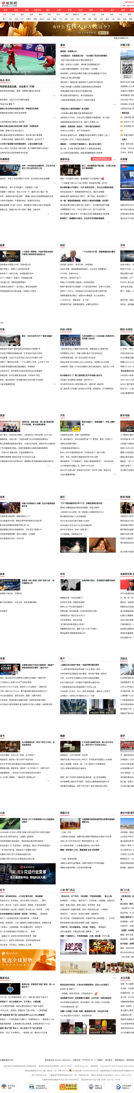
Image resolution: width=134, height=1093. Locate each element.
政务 (91, 10)
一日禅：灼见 (65, 832)
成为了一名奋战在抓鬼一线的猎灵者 (14, 918)
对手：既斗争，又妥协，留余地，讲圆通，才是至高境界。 (24, 905)
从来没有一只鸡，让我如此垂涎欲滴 (75, 139)
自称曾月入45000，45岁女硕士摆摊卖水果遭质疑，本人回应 (85, 117)
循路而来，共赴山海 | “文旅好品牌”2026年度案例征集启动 (24, 439)
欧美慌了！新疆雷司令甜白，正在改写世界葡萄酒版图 (82, 218)
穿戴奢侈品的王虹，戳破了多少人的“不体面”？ (79, 628)
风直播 (123, 159)
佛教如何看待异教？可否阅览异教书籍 (75, 867)
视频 (123, 10)
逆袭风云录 (46, 922)
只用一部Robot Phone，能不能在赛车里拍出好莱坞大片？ (24, 691)
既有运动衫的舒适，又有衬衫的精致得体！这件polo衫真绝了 (84, 985)
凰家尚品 (65, 159)
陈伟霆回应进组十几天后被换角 (73, 516)
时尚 (59, 10)
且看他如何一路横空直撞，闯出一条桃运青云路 (79, 909)
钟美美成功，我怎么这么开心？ (73, 615)
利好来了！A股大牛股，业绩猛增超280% (16, 273)
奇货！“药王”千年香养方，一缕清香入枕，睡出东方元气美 (23, 1033)
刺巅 (35, 936)
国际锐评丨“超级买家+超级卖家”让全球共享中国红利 (81, 82)
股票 (31, 14)
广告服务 (99, 1060)
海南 (48, 19)
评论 (13, 14)
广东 (60, 19)
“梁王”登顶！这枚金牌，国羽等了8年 (16, 72)
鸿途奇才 (38, 927)
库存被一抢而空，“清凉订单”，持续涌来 (76, 264)
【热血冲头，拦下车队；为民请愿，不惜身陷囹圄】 (81, 896)
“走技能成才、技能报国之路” (72, 55)
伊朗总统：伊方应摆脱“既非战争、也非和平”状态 (20, 375)
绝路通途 (102, 927)
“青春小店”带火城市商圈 (70, 77)
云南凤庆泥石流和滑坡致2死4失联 (14, 152)
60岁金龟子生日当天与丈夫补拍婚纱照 (76, 525)
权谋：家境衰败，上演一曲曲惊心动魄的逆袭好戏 (20, 922)
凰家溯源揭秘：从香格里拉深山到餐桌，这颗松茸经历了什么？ (25, 1024)
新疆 (35, 19)
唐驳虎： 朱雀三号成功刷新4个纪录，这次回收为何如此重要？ (25, 178)
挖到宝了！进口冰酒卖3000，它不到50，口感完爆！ (21, 1002)
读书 (58, 14)
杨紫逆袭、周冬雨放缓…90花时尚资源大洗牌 (78, 611)
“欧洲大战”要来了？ (8, 104)
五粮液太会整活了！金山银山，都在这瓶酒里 (18, 287)
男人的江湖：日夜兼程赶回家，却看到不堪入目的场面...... (83, 918)
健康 (62, 735)
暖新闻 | (63, 144)
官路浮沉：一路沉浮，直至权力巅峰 (75, 913)
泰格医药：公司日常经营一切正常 (74, 755)
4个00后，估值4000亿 (69, 273)
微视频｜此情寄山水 (68, 51)
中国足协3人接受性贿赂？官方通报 (74, 108)
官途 (98, 905)
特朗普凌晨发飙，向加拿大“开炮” (17, 86)
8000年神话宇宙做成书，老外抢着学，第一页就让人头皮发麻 (85, 1002)
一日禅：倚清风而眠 (68, 858)
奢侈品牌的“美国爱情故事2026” (73, 633)
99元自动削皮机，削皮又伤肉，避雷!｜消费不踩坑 (20, 695)
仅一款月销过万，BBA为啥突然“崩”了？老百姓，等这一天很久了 (86, 439)
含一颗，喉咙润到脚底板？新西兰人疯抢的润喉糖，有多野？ (85, 201)
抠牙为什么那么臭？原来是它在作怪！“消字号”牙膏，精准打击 (85, 470)
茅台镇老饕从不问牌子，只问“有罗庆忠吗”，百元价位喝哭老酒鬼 (86, 187)
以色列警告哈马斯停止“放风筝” (12, 122)
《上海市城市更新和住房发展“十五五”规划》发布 (80, 669)
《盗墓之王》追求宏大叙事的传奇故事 (15, 936)
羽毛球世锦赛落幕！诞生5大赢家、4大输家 (17, 534)
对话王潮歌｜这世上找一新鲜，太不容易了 (17, 755)
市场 (122, 245)
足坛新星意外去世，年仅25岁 (12, 538)
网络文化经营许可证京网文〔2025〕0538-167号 (111, 1075)
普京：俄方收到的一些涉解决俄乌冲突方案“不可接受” (21, 380)
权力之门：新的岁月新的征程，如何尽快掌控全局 (20, 940)
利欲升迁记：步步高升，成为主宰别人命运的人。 (20, 900)
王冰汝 (123, 152)
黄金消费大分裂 (126, 273)
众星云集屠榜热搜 (7, 384)
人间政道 (34, 918)
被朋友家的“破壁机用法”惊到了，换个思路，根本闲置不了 (84, 196)
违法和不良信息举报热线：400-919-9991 (55, 1066)
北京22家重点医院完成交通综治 (73, 768)
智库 (22, 14)
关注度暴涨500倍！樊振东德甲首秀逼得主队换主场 (21, 520)
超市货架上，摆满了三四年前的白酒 (14, 269)
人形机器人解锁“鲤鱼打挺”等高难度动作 (76, 113)
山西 (124, 19)
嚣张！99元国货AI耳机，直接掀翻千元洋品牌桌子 (80, 179)
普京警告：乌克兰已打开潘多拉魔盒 (14, 99)
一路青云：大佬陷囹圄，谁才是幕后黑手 (16, 927)
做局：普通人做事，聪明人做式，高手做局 (77, 905)
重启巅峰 (39, 896)
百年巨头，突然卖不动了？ (71, 277)
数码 (40, 14)
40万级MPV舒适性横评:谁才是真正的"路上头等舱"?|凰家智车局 (26, 704)
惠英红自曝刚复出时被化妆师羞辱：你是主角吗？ (80, 507)
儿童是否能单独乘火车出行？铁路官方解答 (77, 100)
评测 (49, 14)
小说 (62, 889)
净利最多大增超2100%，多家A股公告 (15, 264)
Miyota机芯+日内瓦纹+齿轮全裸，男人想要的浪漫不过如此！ (24, 148)
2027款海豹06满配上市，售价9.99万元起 (77, 465)
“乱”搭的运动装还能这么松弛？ (72, 624)
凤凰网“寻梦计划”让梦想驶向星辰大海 (15, 854)
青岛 (119, 19)
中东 (10, 19)
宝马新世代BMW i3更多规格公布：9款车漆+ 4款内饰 (82, 384)
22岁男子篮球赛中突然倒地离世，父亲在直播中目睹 (21, 144)
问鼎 (47, 909)
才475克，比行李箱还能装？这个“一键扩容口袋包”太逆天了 (24, 997)
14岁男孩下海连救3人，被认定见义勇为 (85, 144)
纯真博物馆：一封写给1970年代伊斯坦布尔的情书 (20, 772)
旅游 (93, 14)
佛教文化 (76, 14)
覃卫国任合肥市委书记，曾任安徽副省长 (76, 95)
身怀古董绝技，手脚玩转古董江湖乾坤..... (77, 931)
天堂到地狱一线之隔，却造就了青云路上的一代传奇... (22, 909)
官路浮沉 (111, 900)
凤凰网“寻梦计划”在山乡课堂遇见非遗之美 (17, 858)
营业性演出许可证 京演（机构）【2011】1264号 (100, 1079)
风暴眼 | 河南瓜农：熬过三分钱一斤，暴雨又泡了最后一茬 (24, 192)
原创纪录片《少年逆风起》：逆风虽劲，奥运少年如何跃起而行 (25, 845)
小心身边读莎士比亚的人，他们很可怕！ (76, 1015)
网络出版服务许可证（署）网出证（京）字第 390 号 (46, 1070)
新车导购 (125, 415)
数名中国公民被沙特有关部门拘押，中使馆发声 (19, 126)
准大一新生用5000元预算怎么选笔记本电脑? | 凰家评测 (23, 678)
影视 (122, 497)
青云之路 (108, 896)
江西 (101, 19)
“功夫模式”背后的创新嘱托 (96, 55)
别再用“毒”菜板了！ (68, 989)
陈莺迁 (130, 152)
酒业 (84, 14)
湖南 (95, 19)
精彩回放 (125, 113)
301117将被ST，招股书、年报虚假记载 (16, 277)
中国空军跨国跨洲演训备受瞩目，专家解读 (17, 366)
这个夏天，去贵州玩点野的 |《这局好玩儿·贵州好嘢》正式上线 (26, 435)
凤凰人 (124, 139)
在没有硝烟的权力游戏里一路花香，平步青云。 (19, 913)
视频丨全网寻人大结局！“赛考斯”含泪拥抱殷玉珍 (80, 64)
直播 (4, 14)
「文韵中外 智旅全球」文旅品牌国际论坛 (17, 452)
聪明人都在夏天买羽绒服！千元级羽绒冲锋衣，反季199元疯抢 (85, 287)
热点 (2, 80)
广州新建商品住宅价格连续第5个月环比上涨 (78, 687)
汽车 (102, 10)
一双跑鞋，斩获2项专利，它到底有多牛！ (77, 993)
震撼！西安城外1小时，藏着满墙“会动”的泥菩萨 (79, 850)
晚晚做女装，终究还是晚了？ (72, 597)
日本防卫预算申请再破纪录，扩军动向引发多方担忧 (21, 353)
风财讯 (123, 658)
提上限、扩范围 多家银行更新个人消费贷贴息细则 (80, 148)
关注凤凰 (125, 977)
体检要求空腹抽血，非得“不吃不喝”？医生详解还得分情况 (83, 786)
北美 (16, 19)
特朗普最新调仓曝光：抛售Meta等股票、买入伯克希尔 (82, 295)
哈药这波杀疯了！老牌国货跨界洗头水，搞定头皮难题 (82, 192)
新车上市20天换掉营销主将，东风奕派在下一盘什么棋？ (83, 452)
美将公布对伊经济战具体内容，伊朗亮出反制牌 (19, 108)
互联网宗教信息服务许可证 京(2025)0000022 (60, 1079)
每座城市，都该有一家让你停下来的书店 (16, 759)
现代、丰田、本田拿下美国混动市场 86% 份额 (79, 457)
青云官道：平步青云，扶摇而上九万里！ (16, 944)
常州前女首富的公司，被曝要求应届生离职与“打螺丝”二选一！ (85, 135)
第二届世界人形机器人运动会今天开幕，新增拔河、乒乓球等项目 (86, 388)
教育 (129, 14)
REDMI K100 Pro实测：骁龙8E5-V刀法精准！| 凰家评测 (23, 686)
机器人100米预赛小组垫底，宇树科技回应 (77, 282)
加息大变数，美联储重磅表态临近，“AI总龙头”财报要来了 (83, 269)
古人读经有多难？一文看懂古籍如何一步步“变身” (80, 845)
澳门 (4, 19)
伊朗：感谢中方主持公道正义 (12, 130)
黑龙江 (42, 19)
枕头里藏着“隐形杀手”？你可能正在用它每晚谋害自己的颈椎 (84, 214)
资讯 (5, 10)
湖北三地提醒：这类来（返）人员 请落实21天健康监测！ (83, 764)
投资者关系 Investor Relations (58, 1060)
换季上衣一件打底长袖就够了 (72, 606)
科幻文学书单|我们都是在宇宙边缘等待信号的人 (20, 764)
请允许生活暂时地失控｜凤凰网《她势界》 (17, 836)
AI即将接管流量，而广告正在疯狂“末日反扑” (78, 357)
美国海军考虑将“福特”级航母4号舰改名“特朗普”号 (20, 349)
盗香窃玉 (95, 922)
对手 (97, 931)
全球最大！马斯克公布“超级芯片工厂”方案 (77, 695)
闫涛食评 (3, 611)
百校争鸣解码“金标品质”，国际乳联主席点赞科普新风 (21, 841)
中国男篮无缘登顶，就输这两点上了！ (15, 516)
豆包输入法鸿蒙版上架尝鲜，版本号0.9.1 (77, 380)
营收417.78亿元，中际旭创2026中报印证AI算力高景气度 (83, 291)
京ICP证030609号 (39, 1075)
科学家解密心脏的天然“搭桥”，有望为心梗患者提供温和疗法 (84, 781)
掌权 (44, 900)
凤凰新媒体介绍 (6, 1060)
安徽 (54, 19)
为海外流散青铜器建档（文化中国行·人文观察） (79, 69)
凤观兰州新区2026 (121, 38)
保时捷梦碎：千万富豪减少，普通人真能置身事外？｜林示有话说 (86, 461)
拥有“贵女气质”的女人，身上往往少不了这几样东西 (21, 1028)
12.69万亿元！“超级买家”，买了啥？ (75, 300)
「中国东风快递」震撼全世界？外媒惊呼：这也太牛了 (22, 139)
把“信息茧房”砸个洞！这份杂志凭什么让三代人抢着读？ (23, 1015)
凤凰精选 (4, 159)
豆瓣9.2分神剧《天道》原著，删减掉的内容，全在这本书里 (84, 1011)
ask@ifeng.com (81, 1066)
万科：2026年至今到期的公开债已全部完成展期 (79, 678)
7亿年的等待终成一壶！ (69, 1007)
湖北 (89, 19)
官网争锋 (95, 913)
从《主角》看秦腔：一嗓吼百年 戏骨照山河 (17, 777)
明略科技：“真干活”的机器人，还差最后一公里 (19, 187)
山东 (113, 19)
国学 (67, 14)
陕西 (130, 19)
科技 (27, 10)
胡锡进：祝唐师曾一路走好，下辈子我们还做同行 (80, 126)
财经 (16, 10)
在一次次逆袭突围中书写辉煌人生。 (14, 931)
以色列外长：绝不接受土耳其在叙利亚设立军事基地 (21, 371)
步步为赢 (106, 936)
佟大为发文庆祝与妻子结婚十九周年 (75, 521)
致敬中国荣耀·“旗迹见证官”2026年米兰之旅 (17, 457)
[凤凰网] (9, 6)
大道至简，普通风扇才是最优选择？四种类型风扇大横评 (23, 700)
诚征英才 (108, 1060)
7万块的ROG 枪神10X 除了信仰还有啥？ (16, 682)
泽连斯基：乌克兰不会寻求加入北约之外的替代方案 (21, 357)
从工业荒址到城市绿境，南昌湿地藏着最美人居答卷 (81, 153)
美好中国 (125, 812)
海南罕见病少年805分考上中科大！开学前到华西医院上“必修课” (86, 759)
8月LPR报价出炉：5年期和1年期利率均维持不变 (80, 682)
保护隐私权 (119, 1060)
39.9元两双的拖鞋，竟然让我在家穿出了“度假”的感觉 (21, 1006)
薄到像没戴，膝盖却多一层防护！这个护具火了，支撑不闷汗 (24, 768)
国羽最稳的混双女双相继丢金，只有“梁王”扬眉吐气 (21, 529)
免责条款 (130, 1060)
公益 (120, 14)
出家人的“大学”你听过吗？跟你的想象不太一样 (79, 841)
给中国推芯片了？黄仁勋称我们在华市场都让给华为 (81, 375)
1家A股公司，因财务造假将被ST (13, 282)
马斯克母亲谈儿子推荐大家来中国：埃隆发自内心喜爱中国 (84, 349)
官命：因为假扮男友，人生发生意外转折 (16, 896)
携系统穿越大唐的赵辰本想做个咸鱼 (75, 922)
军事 (69, 10)
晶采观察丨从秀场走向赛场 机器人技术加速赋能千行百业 (83, 73)
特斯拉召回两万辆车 (68, 443)
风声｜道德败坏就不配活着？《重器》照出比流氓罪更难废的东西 (26, 196)
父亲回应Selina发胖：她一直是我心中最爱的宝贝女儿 (82, 512)
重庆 (107, 19)
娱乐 (48, 10)
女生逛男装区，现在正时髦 (71, 620)
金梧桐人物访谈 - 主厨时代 (11, 593)
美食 (102, 14)
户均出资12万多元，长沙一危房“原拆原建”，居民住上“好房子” (85, 691)
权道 (33, 931)
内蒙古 (28, 19)
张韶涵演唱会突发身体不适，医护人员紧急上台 (79, 122)
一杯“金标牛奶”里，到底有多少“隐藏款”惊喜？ (18, 850)
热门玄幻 (70, 889)
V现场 (69, 329)
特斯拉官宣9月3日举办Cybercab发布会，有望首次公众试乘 (84, 362)
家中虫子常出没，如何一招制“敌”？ (74, 529)
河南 (83, 19)
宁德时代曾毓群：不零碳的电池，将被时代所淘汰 (20, 200)
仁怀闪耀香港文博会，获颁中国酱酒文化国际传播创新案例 (24, 448)
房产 (112, 10)
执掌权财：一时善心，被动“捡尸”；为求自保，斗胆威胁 (82, 900)
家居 (111, 14)
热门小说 (125, 889)
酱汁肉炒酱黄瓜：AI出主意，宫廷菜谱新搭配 (18, 602)
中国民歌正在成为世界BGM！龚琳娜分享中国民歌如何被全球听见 (27, 461)
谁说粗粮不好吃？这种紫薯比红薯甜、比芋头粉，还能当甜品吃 (85, 998)
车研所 (129, 329)
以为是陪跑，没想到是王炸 (71, 534)
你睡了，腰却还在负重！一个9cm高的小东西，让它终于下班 (24, 362)
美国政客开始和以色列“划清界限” (13, 113)
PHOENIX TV (87, 1060)
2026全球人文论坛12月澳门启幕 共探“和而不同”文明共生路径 (25, 832)
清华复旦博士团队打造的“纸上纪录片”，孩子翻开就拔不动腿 (84, 205)
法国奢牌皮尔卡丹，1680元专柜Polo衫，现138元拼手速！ (83, 209)
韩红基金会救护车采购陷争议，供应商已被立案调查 (21, 135)
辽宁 (22, 19)
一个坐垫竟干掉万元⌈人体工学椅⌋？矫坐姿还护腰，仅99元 (83, 183)
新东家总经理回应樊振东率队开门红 (14, 525)
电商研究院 (126, 574)
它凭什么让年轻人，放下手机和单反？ (75, 131)
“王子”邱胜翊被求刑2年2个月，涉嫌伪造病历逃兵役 (81, 503)
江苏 (72, 19)
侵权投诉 (94, 1066)
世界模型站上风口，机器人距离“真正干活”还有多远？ (82, 353)
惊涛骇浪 (44, 913)
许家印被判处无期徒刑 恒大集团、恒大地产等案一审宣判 (83, 673)
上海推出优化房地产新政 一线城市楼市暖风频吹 (79, 665)
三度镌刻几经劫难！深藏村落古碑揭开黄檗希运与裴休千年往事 (85, 836)
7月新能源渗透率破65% (70, 448)
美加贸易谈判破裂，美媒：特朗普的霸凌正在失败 (20, 91)
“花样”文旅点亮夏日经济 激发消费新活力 (76, 60)
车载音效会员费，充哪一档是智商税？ (75, 435)
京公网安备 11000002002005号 (85, 1070)
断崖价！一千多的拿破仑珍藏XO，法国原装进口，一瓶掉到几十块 (27, 1019)
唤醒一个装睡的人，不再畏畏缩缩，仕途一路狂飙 (80, 936)
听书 (2, 889)
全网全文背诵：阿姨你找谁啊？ (73, 602)
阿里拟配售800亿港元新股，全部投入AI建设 (18, 291)
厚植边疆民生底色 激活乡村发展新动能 (76, 91)
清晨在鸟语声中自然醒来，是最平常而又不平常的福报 (82, 863)
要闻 (62, 45)
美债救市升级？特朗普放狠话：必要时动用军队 (79, 304)
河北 (77, 19)
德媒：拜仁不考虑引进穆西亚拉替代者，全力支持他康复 (83, 777)
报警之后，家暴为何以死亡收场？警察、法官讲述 (20, 209)
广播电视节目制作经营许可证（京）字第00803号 (69, 1075)
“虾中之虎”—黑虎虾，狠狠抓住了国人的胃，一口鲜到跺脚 (23, 1010)
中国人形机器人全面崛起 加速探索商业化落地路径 (80, 86)
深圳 (66, 19)
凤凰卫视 (37, 10)
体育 (80, 10)
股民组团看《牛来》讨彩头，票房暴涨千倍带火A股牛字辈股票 (25, 205)
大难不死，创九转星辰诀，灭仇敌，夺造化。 (78, 927)
